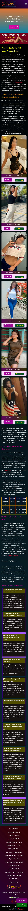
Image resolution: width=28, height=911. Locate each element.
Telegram (21, 909)
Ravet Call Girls (14, 879)
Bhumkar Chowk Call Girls (14, 872)
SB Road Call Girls (14, 849)
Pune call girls (18, 82)
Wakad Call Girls (14, 835)
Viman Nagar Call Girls (14, 845)
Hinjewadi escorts (13, 555)
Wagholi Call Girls (14, 859)
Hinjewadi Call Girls (14, 832)
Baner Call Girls (14, 829)
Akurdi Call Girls (14, 869)
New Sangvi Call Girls (14, 875)
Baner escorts (7, 470)
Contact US (14, 27)
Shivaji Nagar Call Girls (14, 842)
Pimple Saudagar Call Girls (14, 855)
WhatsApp (22, 905)
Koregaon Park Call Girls (14, 852)
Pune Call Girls (14, 882)
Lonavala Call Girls (14, 865)
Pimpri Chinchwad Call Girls (14, 862)
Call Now (22, 900)
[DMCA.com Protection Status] (14, 897)
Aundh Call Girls (14, 839)
